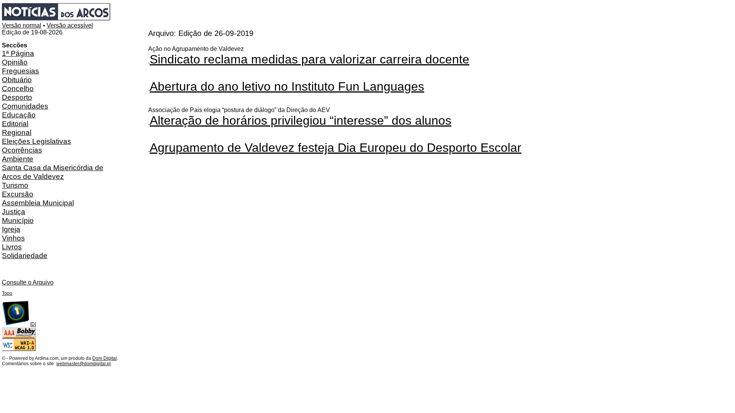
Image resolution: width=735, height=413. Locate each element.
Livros (12, 246)
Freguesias (20, 71)
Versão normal (21, 25)
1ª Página (18, 53)
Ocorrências (22, 150)
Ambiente (17, 158)
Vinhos (13, 238)
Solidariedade (24, 255)
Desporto (17, 97)
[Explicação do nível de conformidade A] (19, 349)
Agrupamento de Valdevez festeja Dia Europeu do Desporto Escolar (335, 147)
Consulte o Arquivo (28, 282)
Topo (7, 293)
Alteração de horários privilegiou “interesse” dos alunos (300, 120)
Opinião (15, 62)
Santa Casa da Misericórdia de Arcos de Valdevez (52, 171)
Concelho (18, 88)
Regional (16, 132)
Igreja (11, 229)
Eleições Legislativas (36, 141)
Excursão (17, 194)
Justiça (13, 211)
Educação (19, 115)
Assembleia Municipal (38, 202)
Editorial (15, 123)
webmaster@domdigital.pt (83, 363)
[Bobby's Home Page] (19, 337)
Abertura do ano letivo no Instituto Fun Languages (287, 86)
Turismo (15, 185)
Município (18, 220)
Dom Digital (104, 358)
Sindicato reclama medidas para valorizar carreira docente (309, 59)
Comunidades (25, 106)
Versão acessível (70, 25)
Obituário (17, 79)
